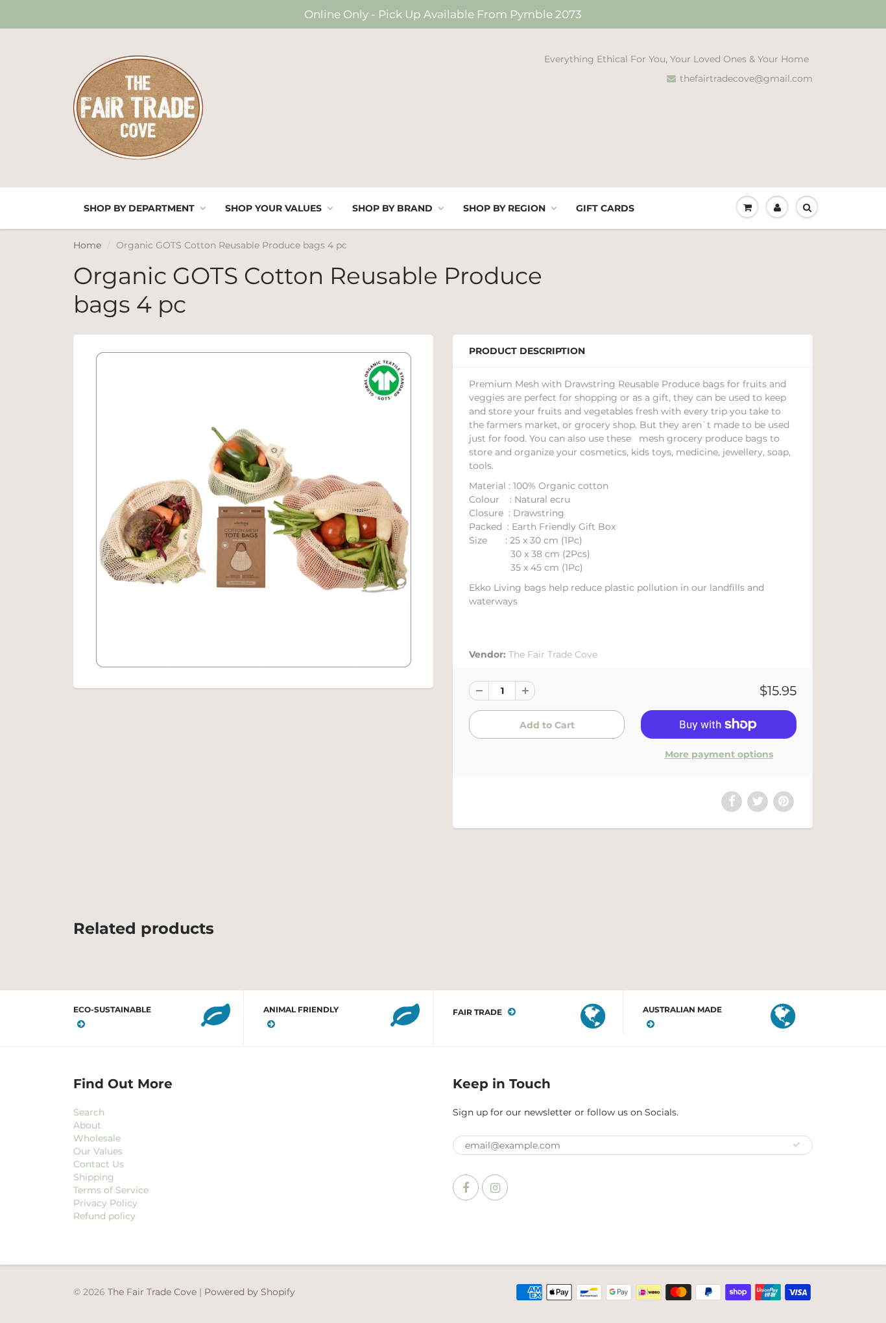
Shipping (93, 1177)
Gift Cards (605, 208)
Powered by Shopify (249, 1292)
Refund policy (104, 1216)
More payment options (719, 754)
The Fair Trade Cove (553, 654)
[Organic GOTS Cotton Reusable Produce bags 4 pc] (253, 510)
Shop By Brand (392, 208)
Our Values (98, 1151)
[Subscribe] (796, 1144)
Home (87, 245)
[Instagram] (495, 1187)
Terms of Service (111, 1190)
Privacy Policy (105, 1203)
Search (88, 1112)
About (87, 1125)
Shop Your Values (273, 208)
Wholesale (97, 1138)
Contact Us (98, 1164)
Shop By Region (504, 208)
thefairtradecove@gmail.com (746, 78)
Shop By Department (139, 208)
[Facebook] (466, 1187)
